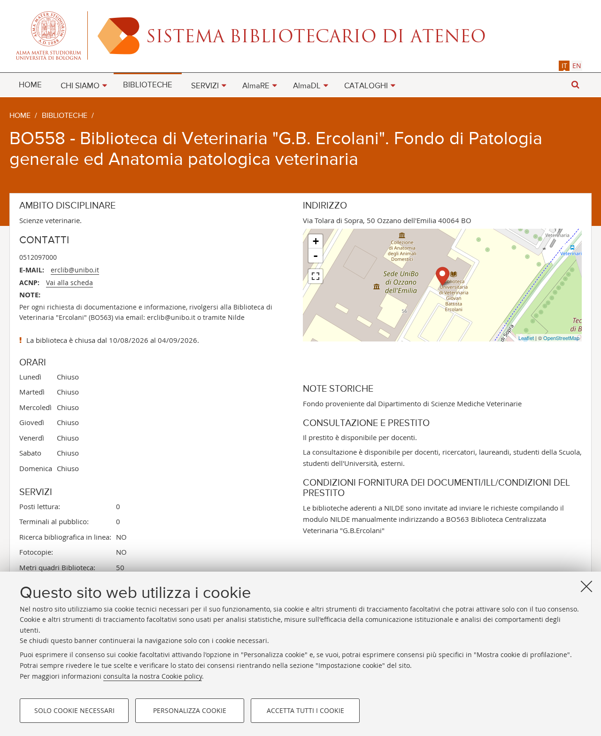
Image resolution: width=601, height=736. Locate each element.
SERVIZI (205, 86)
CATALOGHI (366, 86)
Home (20, 116)
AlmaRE (256, 86)
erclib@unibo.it (75, 269)
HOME (30, 85)
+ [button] (316, 241)
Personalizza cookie (189, 710)
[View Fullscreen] (315, 276)
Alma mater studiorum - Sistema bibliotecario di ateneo (300, 35)
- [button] (315, 255)
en (576, 65)
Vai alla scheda (69, 282)
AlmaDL (307, 86)
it (564, 65)
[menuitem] (30, 84)
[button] (575, 85)
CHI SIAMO (80, 86)
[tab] (564, 65)
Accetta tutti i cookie (305, 710)
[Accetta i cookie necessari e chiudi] (586, 586)
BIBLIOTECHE (147, 85)
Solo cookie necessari (74, 710)
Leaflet (526, 337)
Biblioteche (64, 116)
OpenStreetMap (561, 337)
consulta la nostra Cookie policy (152, 675)
